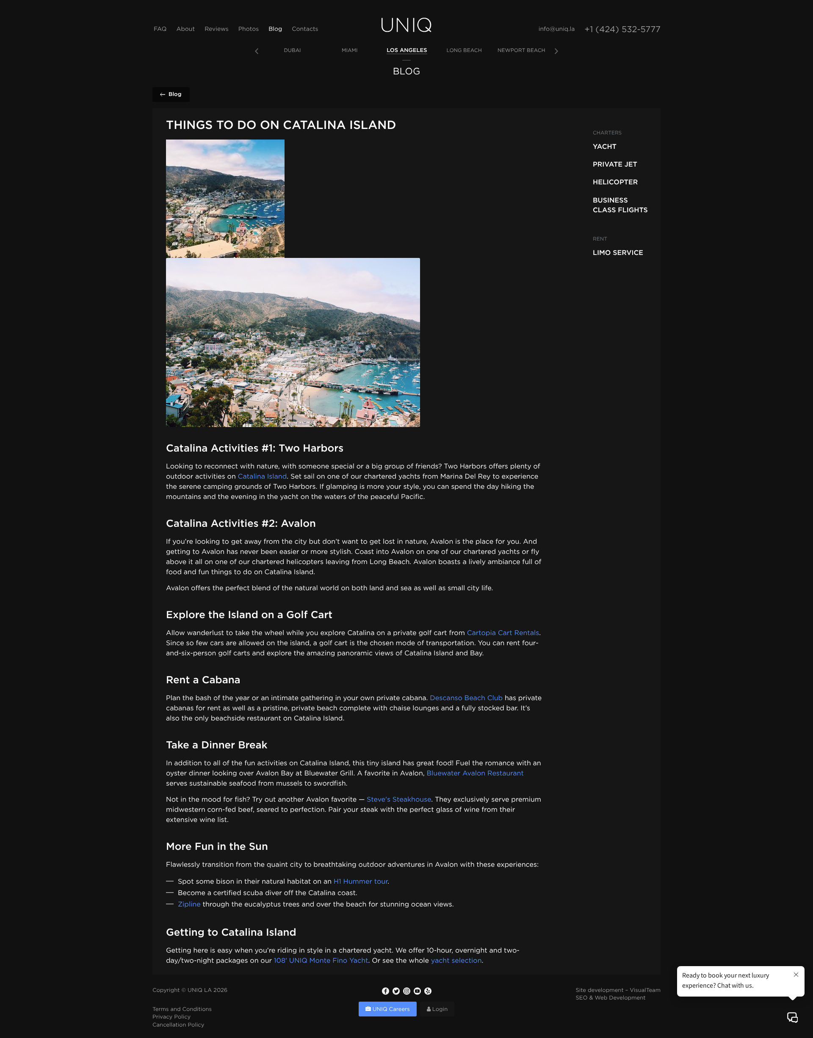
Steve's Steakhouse (399, 800)
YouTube (417, 991)
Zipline (189, 904)
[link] (292, 51)
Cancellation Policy (178, 1025)
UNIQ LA (200, 991)
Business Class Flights (620, 204)
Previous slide (256, 51)
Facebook (385, 991)
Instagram (406, 991)
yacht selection (456, 961)
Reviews (217, 29)
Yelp (427, 991)
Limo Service (618, 252)
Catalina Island (262, 477)
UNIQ (406, 25)
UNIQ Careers (390, 1010)
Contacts (305, 29)
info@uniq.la (557, 29)
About (185, 29)
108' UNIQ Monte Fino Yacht (321, 961)
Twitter (396, 991)
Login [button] (439, 1010)
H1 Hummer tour (360, 882)
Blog (275, 29)
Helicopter (615, 182)
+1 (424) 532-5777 (622, 30)
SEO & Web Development (611, 998)
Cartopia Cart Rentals (503, 633)
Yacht (605, 146)
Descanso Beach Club (466, 698)
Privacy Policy (171, 1017)
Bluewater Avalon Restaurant (475, 773)
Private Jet (615, 164)
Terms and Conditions (182, 1010)
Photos (248, 29)
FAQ (160, 29)
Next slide (556, 51)
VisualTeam (645, 991)
